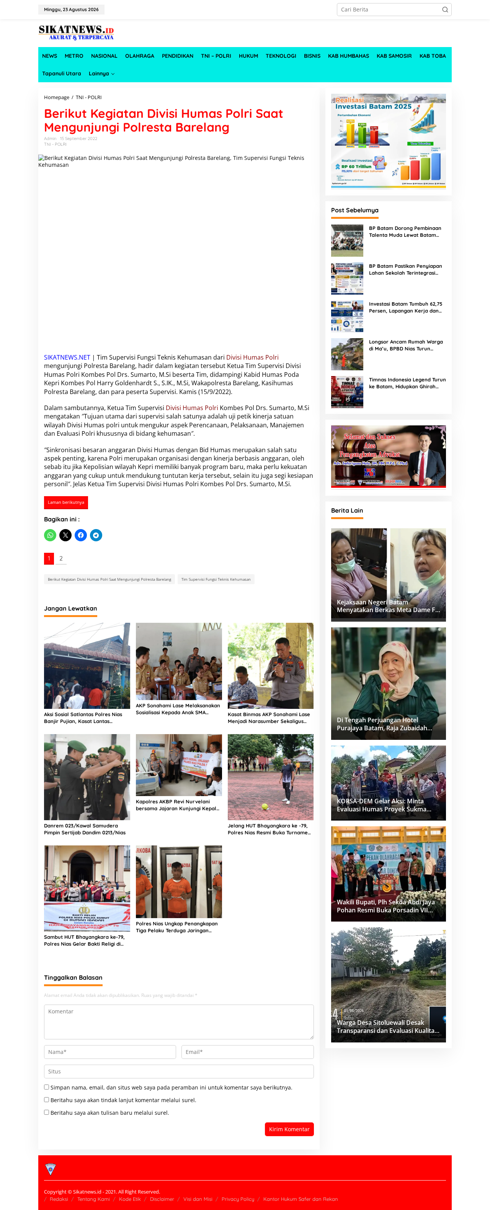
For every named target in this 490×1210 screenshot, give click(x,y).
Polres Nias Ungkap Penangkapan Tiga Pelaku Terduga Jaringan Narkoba (177, 927)
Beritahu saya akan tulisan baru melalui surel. (110, 1112)
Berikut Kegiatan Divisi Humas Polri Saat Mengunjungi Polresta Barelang (109, 579)
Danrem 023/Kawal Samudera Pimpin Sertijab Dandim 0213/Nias (85, 828)
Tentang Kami (93, 1199)
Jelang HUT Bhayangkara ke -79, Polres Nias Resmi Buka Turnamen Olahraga (269, 829)
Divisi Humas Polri (252, 357)
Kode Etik (130, 1199)
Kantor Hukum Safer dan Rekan (300, 1199)
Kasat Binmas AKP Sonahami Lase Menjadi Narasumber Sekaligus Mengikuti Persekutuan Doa (269, 718)
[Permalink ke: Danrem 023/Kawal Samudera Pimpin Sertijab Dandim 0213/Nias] (87, 776)
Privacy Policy (238, 1199)
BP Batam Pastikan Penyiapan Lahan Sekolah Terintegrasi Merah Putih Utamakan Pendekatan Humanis (405, 269)
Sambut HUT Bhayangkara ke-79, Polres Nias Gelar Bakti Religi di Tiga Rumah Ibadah (84, 940)
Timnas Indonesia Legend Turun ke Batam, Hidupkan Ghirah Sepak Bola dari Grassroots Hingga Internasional (407, 383)
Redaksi (59, 1199)
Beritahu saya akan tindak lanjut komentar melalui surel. (123, 1100)
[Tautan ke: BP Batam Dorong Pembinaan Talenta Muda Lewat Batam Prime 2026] (347, 239)
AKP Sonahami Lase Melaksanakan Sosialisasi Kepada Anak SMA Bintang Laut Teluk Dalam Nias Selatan (178, 709)
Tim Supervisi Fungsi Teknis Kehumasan (216, 579)
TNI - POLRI (55, 144)
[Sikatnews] (76, 32)
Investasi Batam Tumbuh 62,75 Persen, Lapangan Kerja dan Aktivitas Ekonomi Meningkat (405, 307)
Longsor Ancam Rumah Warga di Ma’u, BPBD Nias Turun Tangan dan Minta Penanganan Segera (407, 345)
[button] (445, 9)
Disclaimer (162, 1199)
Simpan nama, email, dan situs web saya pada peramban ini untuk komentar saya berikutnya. (171, 1087)
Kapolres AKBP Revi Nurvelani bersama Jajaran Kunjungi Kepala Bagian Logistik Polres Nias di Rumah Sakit (177, 805)
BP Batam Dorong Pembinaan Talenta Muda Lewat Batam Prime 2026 (405, 231)
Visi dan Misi (197, 1199)
